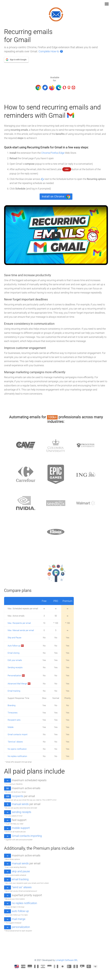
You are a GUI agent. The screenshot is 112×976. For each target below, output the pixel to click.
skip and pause (21, 871)
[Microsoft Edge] (58, 86)
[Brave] (68, 86)
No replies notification (17, 756)
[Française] (36, 966)
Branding (11, 705)
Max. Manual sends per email (21, 630)
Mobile (11, 727)
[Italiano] (56, 966)
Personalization (14, 675)
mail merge (18, 919)
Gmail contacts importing (27, 835)
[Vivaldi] (73, 86)
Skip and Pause (14, 637)
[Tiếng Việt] (95, 966)
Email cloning (13, 653)
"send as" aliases (22, 887)
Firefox (54, 152)
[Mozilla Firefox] (51, 86)
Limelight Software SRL (67, 960)
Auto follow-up (14, 645)
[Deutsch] (30, 966)
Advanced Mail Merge (17, 683)
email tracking (20, 879)
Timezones (12, 712)
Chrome (45, 152)
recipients (17, 796)
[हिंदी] (43, 966)
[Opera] (64, 86)
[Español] (23, 966)
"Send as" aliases (15, 741)
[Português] (69, 966)
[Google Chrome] (38, 86)
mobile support (21, 828)
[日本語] (62, 966)
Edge (61, 152)
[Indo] (49, 966)
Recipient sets (14, 720)
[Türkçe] (89, 966)
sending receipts (21, 812)
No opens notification (17, 749)
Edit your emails (15, 660)
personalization (21, 927)
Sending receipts (15, 667)
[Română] (75, 966)
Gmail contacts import (17, 734)
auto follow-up (20, 911)
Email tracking (14, 691)
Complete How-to (51, 51)
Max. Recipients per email (19, 623)
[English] (16, 966)
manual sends (20, 804)
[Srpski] (82, 966)
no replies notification (24, 903)
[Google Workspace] (45, 86)
